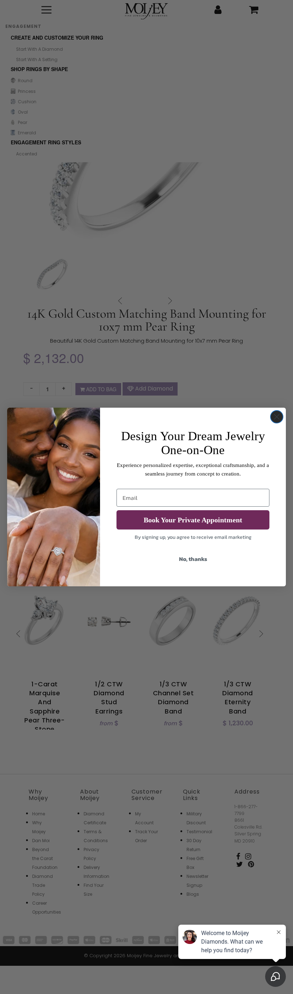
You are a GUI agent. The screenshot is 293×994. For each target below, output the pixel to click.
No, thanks (193, 559)
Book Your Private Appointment (193, 520)
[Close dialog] (276, 417)
